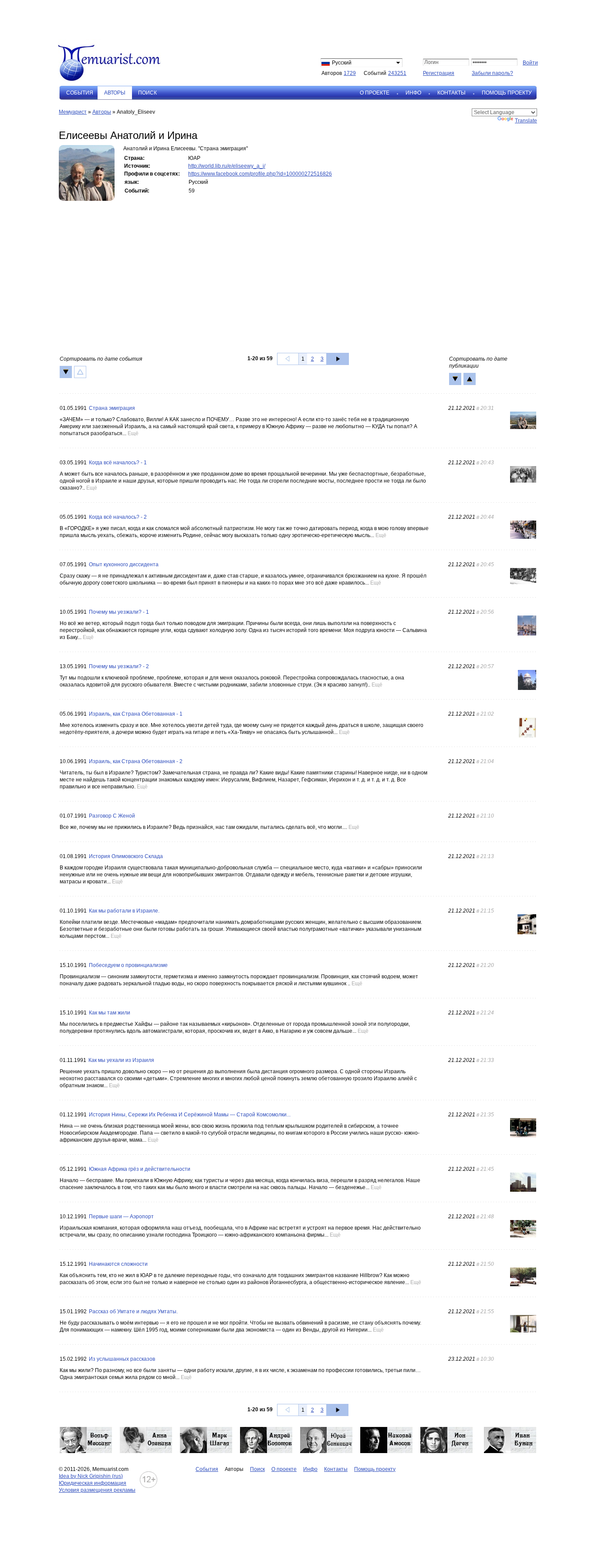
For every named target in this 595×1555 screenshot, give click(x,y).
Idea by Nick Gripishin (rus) (91, 1476)
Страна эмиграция (112, 408)
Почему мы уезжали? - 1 (119, 612)
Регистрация (438, 73)
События (79, 93)
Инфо (413, 93)
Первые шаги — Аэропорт (121, 1217)
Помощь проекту (507, 93)
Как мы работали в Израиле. (124, 911)
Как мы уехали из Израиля (121, 1060)
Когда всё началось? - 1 (118, 463)
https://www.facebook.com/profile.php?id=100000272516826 (260, 174)
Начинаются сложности (118, 1264)
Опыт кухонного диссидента (124, 564)
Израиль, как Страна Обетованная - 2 (136, 761)
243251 (397, 73)
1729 (350, 73)
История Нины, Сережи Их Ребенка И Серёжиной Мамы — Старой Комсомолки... (190, 1115)
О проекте (374, 93)
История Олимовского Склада (126, 856)
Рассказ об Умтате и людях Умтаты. (133, 1311)
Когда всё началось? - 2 (118, 517)
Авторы (101, 112)
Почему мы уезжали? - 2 (119, 666)
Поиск (147, 93)
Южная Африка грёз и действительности (139, 1169)
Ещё (133, 433)
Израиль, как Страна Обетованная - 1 (136, 714)
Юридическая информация (92, 1483)
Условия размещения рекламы (97, 1490)
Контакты (451, 93)
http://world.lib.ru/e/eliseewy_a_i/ (226, 166)
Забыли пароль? (492, 73)
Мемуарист (73, 112)
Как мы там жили (109, 1013)
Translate (526, 121)
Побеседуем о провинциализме (128, 965)
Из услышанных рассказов (122, 1359)
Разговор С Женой (112, 816)
